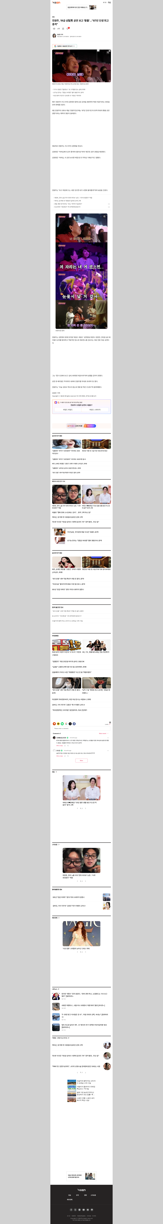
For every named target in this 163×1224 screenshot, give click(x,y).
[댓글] (68, 29)
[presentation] (77, 808)
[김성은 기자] (54, 36)
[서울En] (56, 2)
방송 (53, 772)
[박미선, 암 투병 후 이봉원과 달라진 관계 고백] (107, 1045)
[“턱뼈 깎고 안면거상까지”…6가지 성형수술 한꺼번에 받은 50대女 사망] (107, 1066)
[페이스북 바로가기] (71, 1209)
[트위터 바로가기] (75, 1209)
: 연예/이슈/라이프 (60, 1038)
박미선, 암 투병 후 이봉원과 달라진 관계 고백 (67, 201)
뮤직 (77, 1195)
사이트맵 (89, 1216)
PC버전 (94, 1216)
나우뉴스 (54, 989)
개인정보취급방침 (81, 1216)
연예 (53, 17)
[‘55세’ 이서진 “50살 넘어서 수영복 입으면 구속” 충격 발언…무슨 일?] (107, 1056)
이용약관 (74, 1216)
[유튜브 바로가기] (79, 1209)
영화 (85, 1195)
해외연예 (54, 918)
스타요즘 (54, 845)
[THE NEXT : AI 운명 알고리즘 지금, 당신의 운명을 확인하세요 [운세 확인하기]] (81, 425)
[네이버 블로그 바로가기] (91, 1209)
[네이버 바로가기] (87, 1209)
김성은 (58, 34)
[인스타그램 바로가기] (83, 1209)
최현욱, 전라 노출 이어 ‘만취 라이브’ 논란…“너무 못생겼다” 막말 (73, 198)
